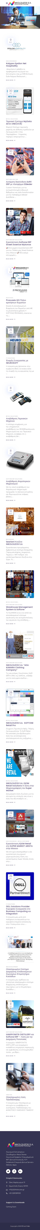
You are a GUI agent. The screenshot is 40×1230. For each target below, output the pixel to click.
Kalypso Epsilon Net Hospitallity (16, 64)
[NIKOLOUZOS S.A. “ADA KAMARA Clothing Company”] (20, 645)
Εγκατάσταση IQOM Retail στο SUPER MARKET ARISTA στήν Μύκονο (19, 846)
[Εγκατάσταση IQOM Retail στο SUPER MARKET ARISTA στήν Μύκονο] (20, 823)
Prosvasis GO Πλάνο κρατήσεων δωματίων (16, 301)
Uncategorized (11, 61)
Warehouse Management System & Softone (19, 608)
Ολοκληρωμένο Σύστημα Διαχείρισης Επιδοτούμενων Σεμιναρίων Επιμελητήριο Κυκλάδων (19, 973)
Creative (9, 1094)
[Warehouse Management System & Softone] (20, 584)
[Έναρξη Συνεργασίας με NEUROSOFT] (20, 340)
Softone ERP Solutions (14, 239)
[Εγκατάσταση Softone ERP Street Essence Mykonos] (20, 222)
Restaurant (10, 539)
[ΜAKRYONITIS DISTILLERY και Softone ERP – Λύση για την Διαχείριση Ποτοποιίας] (20, 1014)
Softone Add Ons (12, 179)
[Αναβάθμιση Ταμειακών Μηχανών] (20, 398)
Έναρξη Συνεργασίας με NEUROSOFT (17, 361)
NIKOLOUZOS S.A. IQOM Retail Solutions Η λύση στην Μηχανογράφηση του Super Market (20, 787)
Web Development (12, 967)
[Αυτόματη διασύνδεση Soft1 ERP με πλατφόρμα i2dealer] (20, 161)
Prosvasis (9, 297)
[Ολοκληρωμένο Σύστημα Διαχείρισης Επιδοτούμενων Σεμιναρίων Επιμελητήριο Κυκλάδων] (20, 949)
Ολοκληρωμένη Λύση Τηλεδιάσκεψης (15, 1098)
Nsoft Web (26, 1226)
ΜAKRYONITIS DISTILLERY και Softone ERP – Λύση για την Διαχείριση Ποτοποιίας (20, 1037)
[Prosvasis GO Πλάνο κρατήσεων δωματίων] (20, 280)
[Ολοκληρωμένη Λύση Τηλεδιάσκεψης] (20, 1077)
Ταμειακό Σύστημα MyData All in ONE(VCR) (19, 122)
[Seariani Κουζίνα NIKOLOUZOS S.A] (20, 521)
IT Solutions (10, 358)
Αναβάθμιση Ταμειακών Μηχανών (17, 419)
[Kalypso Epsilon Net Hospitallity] (16, 46)
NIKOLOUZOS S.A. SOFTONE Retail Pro (19, 724)
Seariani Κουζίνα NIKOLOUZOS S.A (14, 543)
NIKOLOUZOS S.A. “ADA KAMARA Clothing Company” (17, 667)
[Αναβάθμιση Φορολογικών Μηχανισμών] (20, 461)
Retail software (23, 841)
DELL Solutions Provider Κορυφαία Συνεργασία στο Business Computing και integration (18, 910)
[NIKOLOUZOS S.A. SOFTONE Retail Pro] (20, 703)
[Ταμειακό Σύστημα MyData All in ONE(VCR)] (20, 101)
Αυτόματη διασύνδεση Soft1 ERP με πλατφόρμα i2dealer (19, 183)
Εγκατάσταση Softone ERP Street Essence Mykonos (18, 243)
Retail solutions (12, 119)
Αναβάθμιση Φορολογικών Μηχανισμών (18, 482)
